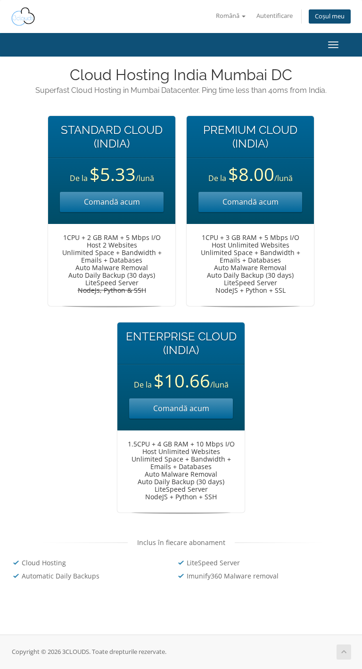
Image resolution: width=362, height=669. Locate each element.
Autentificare (274, 16)
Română (228, 16)
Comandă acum (112, 202)
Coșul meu (330, 16)
